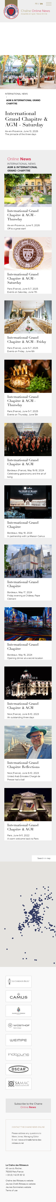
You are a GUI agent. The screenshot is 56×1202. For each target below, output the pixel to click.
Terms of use (11, 1190)
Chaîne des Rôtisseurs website (19, 1180)
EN (41, 4)
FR (36, 4)
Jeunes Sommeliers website (18, 1187)
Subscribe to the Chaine (28, 1105)
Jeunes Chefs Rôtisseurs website (21, 1184)
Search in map (43, 858)
